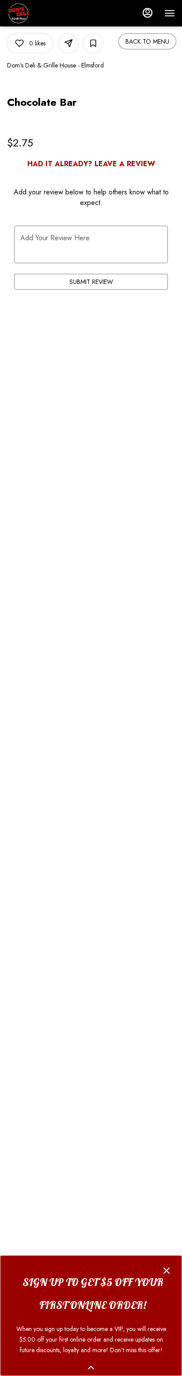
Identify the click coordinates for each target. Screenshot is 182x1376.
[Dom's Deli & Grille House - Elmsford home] (47, 13)
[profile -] (147, 12)
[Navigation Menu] (169, 13)
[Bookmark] (93, 43)
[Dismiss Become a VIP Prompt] (166, 1270)
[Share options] (68, 43)
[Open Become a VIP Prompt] (91, 1367)
